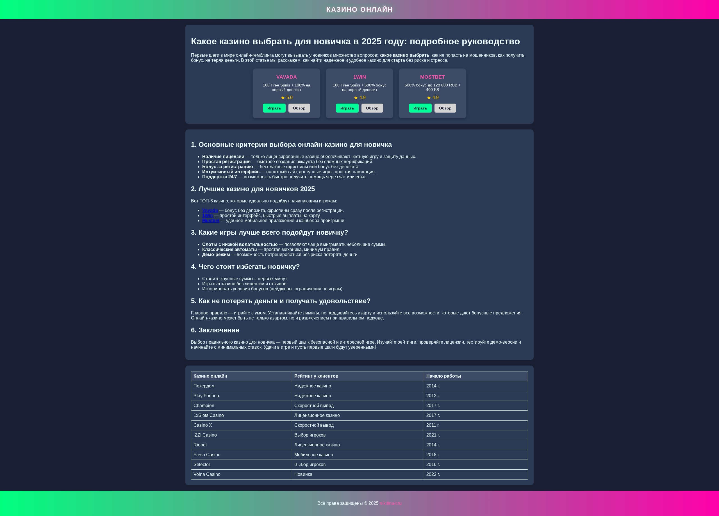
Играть (274, 108)
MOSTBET (432, 77)
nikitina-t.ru (391, 503)
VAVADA (286, 77)
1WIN (359, 77)
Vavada (210, 210)
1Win (207, 215)
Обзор (299, 108)
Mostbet (210, 220)
